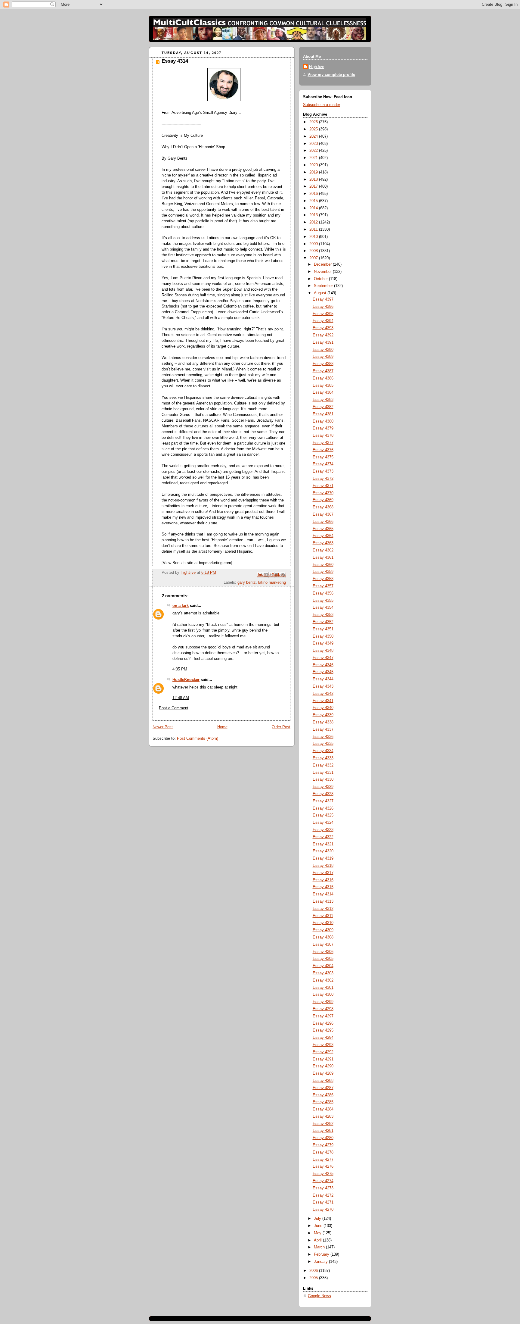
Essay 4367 (323, 514)
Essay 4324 (323, 822)
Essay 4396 (323, 306)
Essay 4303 (323, 973)
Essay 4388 (323, 364)
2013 (314, 215)
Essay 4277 (323, 1159)
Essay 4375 (323, 457)
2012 (314, 222)
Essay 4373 (323, 471)
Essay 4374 (323, 464)
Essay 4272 (323, 1195)
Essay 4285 (323, 1102)
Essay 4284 (323, 1109)
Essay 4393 (323, 328)
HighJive (316, 67)
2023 (314, 144)
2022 (314, 150)
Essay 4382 (323, 407)
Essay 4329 (323, 787)
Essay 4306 (323, 952)
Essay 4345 (323, 672)
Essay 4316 (323, 880)
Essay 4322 (323, 837)
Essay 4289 (323, 1073)
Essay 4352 (323, 622)
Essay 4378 (323, 435)
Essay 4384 (323, 392)
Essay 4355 (323, 600)
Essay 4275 (323, 1174)
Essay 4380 (323, 421)
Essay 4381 (323, 414)
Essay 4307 (323, 944)
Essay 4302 (323, 980)
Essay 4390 (323, 350)
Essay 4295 (323, 1030)
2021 (314, 158)
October (321, 279)
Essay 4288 (323, 1081)
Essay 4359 (323, 572)
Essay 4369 (323, 500)
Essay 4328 (323, 794)
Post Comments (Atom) (197, 738)
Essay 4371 (323, 486)
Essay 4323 (323, 830)
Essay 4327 (323, 801)
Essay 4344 (323, 679)
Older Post (281, 727)
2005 (314, 1278)
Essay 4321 (323, 844)
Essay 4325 (323, 815)
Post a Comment (173, 708)
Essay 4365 (323, 529)
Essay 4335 (323, 744)
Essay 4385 (323, 385)
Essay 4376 (323, 450)
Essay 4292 (323, 1052)
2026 (314, 122)
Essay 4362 (323, 550)
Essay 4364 (323, 536)
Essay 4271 (323, 1202)
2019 (314, 172)
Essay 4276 (323, 1166)
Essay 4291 (323, 1059)
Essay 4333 (323, 758)
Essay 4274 (323, 1181)
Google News (319, 1296)
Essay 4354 (323, 607)
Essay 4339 (323, 715)
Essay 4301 (323, 987)
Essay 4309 (323, 930)
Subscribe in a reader (321, 105)
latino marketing (272, 582)
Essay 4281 (323, 1131)
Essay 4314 (175, 61)
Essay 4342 (323, 694)
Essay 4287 (323, 1088)
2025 (314, 129)
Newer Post (163, 727)
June (318, 1226)
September (324, 286)
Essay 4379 (323, 428)
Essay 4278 (323, 1152)
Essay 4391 (323, 342)
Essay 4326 (323, 808)
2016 (314, 194)
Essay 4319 (323, 858)
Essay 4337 (323, 729)
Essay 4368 (323, 507)
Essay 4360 (323, 565)
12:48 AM (180, 698)
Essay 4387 (323, 371)
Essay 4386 (323, 378)
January (321, 1262)
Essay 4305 (323, 959)
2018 (314, 179)
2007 (314, 258)
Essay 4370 (323, 493)
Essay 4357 (323, 586)
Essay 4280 (323, 1138)
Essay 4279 (323, 1145)
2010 (314, 237)
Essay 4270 (323, 1209)
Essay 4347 (323, 658)
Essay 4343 (323, 686)
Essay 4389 (323, 356)
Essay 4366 (323, 522)
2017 (314, 186)
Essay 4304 (323, 966)
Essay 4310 (323, 923)
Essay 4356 (323, 593)
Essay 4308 (323, 937)
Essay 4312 (323, 909)
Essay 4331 (323, 772)
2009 (314, 244)
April (318, 1240)
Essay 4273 (323, 1188)
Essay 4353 (323, 615)
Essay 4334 (323, 751)
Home (222, 727)
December (323, 264)
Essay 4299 (323, 1002)
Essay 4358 (323, 579)
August (320, 293)
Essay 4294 (323, 1037)
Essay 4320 (323, 851)
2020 (314, 165)
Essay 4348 (323, 650)
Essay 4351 (323, 629)
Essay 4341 (323, 701)
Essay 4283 (323, 1116)
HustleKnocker (186, 680)
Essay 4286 (323, 1095)
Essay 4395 (323, 314)
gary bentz (246, 582)
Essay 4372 (323, 478)
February (322, 1254)
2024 (314, 136)
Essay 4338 (323, 722)
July (318, 1218)
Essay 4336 (323, 737)
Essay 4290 (323, 1066)
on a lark (180, 606)
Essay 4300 (323, 994)
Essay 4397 (323, 299)
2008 (314, 251)
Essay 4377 (323, 443)
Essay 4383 (323, 400)
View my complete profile (331, 75)
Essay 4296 (323, 1023)
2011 (314, 229)
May (318, 1233)
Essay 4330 (323, 779)
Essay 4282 (323, 1124)
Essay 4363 (323, 543)
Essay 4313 (323, 901)
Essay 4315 (323, 887)
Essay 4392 (323, 335)
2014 (314, 208)
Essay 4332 (323, 765)
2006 (314, 1271)
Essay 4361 (323, 557)
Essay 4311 (323, 916)
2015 (314, 201)
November (323, 272)
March (320, 1247)
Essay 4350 (323, 636)
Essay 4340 (323, 708)
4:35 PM (179, 669)
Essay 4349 (323, 643)
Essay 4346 (323, 665)
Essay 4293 (323, 1045)
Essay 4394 (323, 321)
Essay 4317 (323, 873)
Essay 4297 (323, 1016)
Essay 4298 (323, 1009)
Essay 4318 (323, 865)
